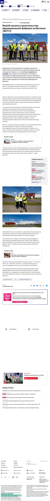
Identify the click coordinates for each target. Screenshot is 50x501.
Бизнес (13, 139)
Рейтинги (16, 465)
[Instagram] (17, 477)
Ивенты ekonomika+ (18, 467)
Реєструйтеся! (19, 302)
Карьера (16, 463)
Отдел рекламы (43, 461)
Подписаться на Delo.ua (32, 378)
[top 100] (6, 2)
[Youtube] (13, 477)
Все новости (35, 182)
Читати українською (25, 22)
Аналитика (5, 473)
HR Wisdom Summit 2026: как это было (34, 375)
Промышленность (7, 22)
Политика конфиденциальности (32, 463)
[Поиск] (45, 2)
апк (15, 279)
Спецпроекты (4, 467)
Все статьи (36, 329)
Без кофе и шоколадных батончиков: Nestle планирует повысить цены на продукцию (25, 255)
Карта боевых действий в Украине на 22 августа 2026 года (38, 178)
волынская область (7, 279)
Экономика (3, 461)
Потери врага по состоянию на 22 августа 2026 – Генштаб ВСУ (38, 171)
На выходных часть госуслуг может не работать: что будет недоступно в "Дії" (21, 404)
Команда (29, 461)
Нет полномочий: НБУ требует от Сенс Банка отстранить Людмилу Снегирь (20, 407)
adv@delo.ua (29, 479)
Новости (34, 161)
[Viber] (40, 285)
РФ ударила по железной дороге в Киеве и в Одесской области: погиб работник (39, 165)
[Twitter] (37, 286)
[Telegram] (34, 286)
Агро (12, 253)
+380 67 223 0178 (30, 478)
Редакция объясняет (43, 473)
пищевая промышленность (25, 279)
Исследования (31, 473)
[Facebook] (31, 286)
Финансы (3, 463)
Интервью (18, 473)
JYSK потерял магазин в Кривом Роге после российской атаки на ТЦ (18, 401)
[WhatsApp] (43, 285)
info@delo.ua (42, 482)
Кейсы (42, 470)
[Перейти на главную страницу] (2, 2)
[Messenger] (46, 285)
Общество (3, 465)
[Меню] (48, 2)
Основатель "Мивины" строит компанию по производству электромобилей (22, 141)
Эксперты (30, 470)
